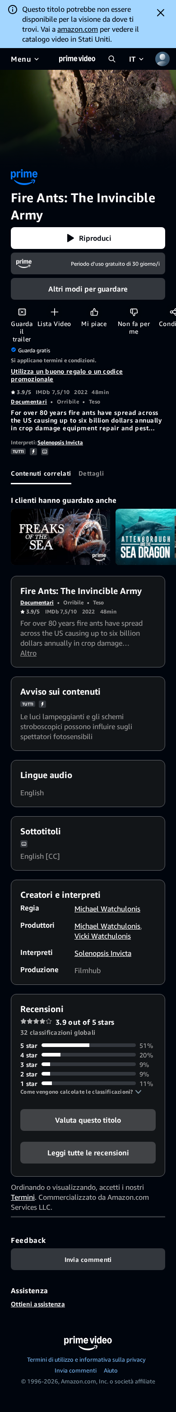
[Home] (77, 59)
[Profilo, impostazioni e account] (162, 58)
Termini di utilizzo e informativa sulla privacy (86, 1359)
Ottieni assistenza (38, 1304)
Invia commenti (76, 1370)
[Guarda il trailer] (22, 312)
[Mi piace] (94, 312)
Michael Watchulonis (107, 908)
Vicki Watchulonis (102, 935)
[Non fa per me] (134, 312)
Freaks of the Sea (60, 537)
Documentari (29, 401)
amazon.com (77, 29)
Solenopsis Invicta (60, 442)
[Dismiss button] (160, 13)
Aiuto (111, 1370)
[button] (88, 238)
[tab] (41, 473)
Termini (23, 1197)
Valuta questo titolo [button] (88, 1119)
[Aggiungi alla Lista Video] (54, 312)
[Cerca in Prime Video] (112, 58)
